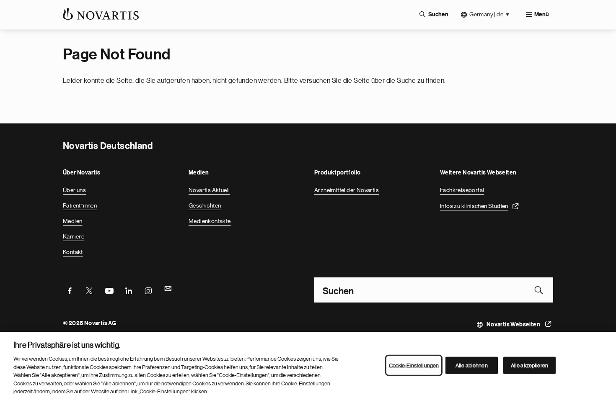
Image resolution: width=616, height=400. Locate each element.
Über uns (74, 190)
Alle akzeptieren (529, 365)
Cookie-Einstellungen (414, 365)
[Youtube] (109, 290)
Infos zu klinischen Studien (474, 206)
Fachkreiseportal (462, 190)
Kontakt (73, 252)
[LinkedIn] (128, 290)
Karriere (73, 236)
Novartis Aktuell (209, 190)
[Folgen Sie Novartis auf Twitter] (89, 290)
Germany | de (486, 14)
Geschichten (205, 205)
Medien (72, 221)
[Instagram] (148, 290)
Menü (541, 15)
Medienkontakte (210, 221)
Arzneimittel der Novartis (346, 190)
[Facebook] (69, 290)
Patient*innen (80, 205)
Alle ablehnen (472, 365)
